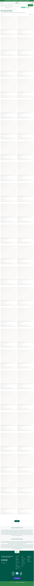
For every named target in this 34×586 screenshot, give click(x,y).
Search (30, 5)
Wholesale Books (17, 562)
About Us (17, 557)
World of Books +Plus (17, 566)
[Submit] (2, 5)
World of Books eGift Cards (18, 569)
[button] (1, 2)
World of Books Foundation (17, 559)
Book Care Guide (29, 561)
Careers (16, 563)
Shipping (22, 557)
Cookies (22, 564)
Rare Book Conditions (28, 559)
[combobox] (17, 5)
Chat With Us (22, 561)
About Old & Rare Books (29, 557)
